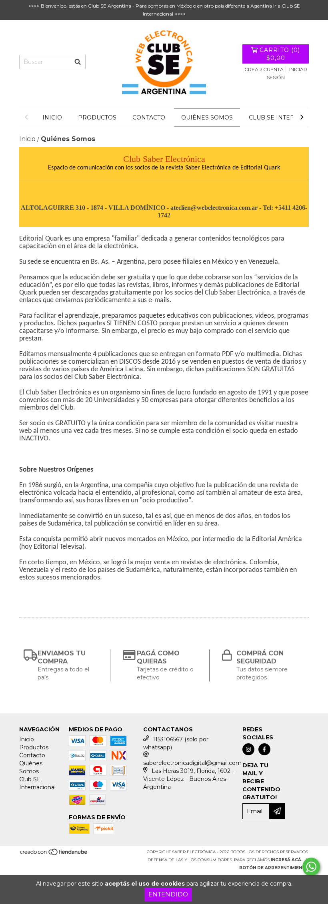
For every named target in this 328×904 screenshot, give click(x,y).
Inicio (52, 117)
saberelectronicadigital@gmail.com (192, 763)
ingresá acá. (286, 859)
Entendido (168, 894)
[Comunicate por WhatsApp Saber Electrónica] (311, 867)
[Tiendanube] (54, 854)
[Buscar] (78, 62)
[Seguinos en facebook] (264, 749)
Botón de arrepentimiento (274, 867)
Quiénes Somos (207, 117)
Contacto (148, 117)
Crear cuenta (264, 69)
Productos (97, 117)
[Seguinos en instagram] (248, 749)
